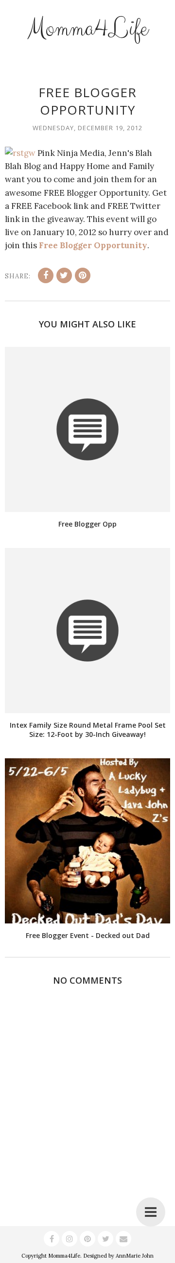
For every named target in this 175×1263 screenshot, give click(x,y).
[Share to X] (64, 275)
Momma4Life (87, 29)
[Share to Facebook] (45, 275)
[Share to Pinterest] (82, 275)
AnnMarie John (135, 1255)
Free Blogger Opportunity (93, 245)
